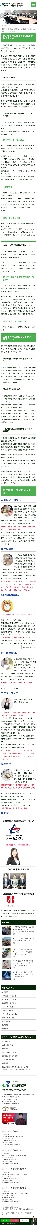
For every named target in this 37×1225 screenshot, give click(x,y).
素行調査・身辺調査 (9, 999)
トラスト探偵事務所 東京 (13, 1150)
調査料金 (5, 1029)
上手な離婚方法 (7, 1045)
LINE (6, 1220)
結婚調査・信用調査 (9, 1003)
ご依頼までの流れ (8, 1059)
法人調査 (5, 1025)
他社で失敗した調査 (9, 1052)
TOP (3, 26)
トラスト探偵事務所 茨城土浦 (15, 1188)
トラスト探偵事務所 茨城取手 (15, 1169)
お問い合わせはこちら (29, 647)
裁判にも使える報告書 (10, 1056)
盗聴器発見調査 (7, 1010)
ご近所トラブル (7, 1041)
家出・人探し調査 (8, 1018)
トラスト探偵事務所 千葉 (13, 1131)
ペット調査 (6, 1021)
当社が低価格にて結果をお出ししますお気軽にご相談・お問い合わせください (16, 1068)
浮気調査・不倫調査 (9, 996)
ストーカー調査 (7, 1007)
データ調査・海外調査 (10, 1014)
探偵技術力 (6, 1048)
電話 (15, 1220)
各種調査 (5, 992)
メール (25, 1220)
